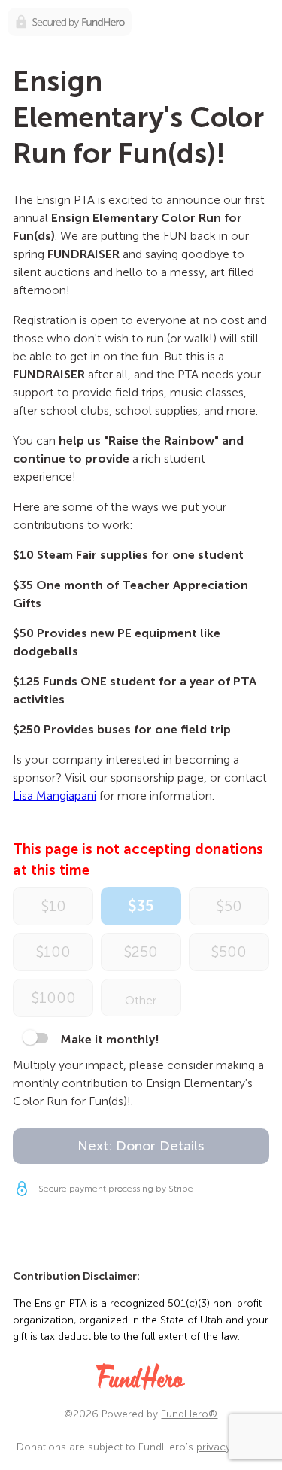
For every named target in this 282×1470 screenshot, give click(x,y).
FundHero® (189, 1414)
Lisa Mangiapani (54, 795)
